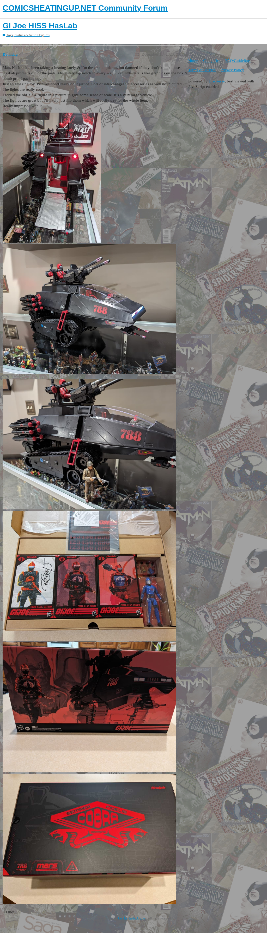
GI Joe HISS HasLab (40, 25)
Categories (211, 61)
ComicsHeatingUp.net (131, 918)
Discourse (217, 81)
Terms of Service (202, 70)
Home (193, 61)
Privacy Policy (232, 70)
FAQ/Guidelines (238, 61)
